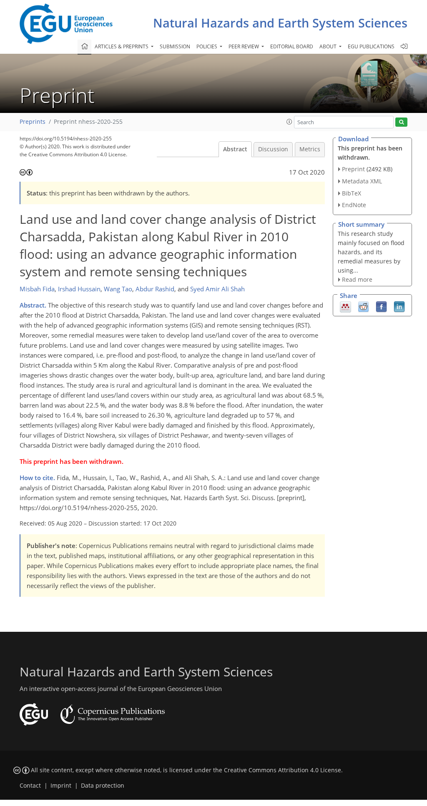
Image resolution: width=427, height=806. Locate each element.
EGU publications (371, 46)
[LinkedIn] (399, 306)
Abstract (235, 149)
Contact (30, 785)
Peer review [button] (244, 46)
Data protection (102, 785)
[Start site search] (401, 122)
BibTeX (351, 193)
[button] (289, 121)
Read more (357, 279)
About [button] (328, 46)
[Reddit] (363, 306)
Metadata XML (362, 181)
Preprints (32, 121)
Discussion (273, 149)
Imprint (60, 785)
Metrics (309, 149)
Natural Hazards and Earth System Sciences (280, 23)
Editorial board (291, 46)
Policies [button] (207, 46)
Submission (175, 46)
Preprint (353, 169)
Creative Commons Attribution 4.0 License (282, 770)
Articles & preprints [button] (122, 46)
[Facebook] (381, 306)
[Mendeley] (345, 306)
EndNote (354, 205)
